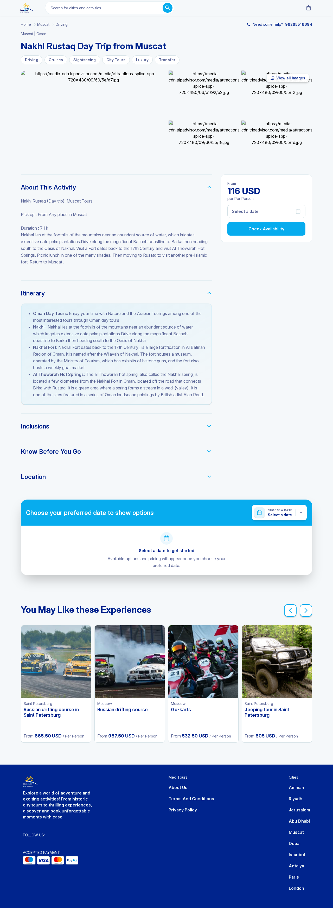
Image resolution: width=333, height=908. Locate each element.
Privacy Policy (183, 809)
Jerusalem (299, 809)
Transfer (167, 60)
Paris (294, 877)
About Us (178, 787)
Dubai (294, 843)
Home (26, 24)
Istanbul (297, 854)
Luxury (142, 60)
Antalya (296, 865)
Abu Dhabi (299, 821)
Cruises (56, 60)
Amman (296, 787)
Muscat (43, 24)
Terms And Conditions (191, 798)
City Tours (116, 60)
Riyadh (295, 798)
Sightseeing (84, 60)
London (296, 888)
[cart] (307, 8)
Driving (62, 24)
